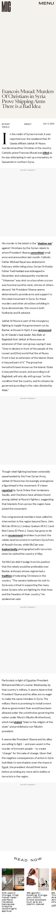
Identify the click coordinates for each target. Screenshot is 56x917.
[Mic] (6, 6)
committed (37, 252)
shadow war (45, 243)
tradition (7, 575)
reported (7, 490)
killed (46, 152)
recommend (15, 535)
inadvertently (9, 549)
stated (18, 722)
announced (45, 330)
